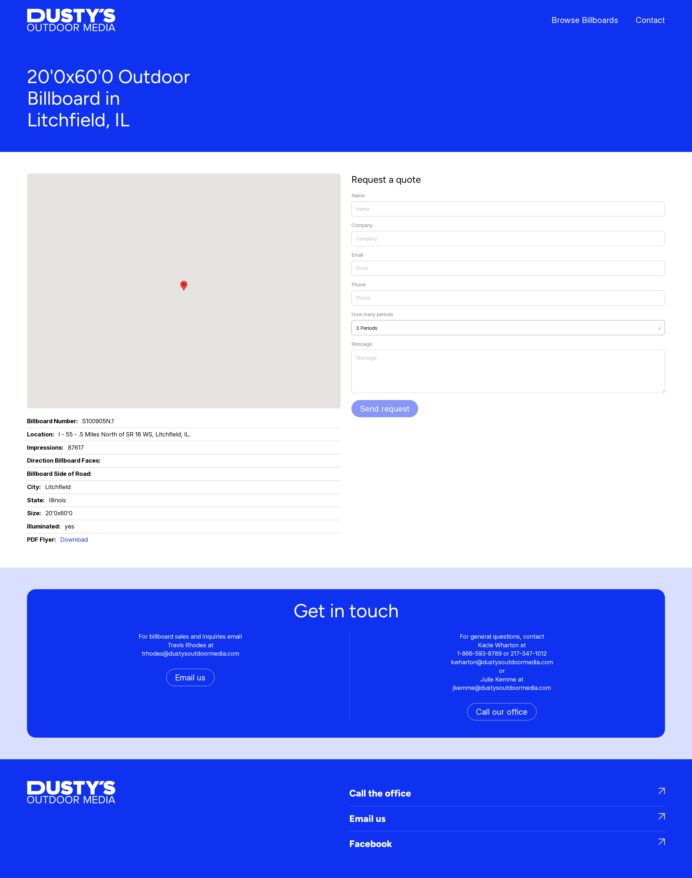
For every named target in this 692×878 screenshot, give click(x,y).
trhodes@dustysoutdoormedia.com (190, 653)
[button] (183, 286)
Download (74, 539)
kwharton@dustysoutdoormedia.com (502, 662)
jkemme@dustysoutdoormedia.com (502, 687)
